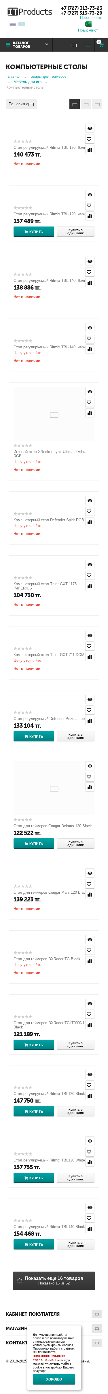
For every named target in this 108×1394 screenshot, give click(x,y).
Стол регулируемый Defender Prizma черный (52, 718)
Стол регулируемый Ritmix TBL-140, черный (52, 347)
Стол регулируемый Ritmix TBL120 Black (49, 1094)
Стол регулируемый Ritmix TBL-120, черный (52, 214)
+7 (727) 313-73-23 (81, 8)
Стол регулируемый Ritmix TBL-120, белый (51, 147)
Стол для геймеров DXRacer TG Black (47, 959)
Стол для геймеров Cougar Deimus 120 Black (53, 826)
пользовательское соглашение (49, 1358)
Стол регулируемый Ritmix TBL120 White (49, 1160)
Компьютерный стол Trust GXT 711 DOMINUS (53, 655)
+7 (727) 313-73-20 (81, 13)
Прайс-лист (88, 30)
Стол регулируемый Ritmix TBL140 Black (49, 1227)
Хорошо (54, 1379)
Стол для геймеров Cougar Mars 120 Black (51, 892)
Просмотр (89, 128)
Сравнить (89, 149)
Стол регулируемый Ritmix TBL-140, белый (51, 280)
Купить (36, 232)
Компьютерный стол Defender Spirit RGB (49, 520)
